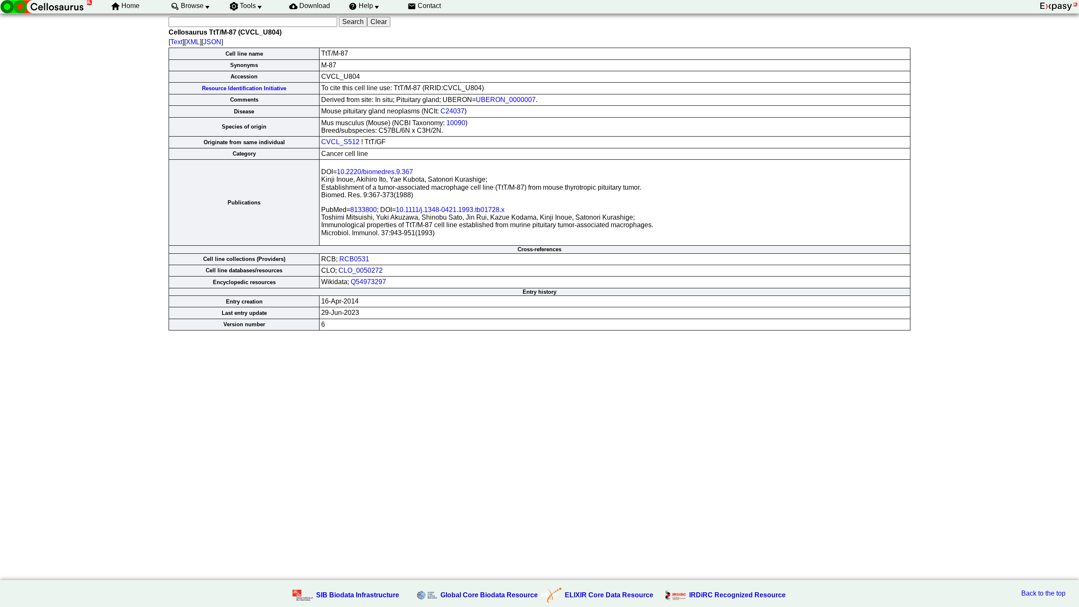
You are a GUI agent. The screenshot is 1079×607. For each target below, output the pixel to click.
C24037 (452, 111)
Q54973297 (368, 281)
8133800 (363, 209)
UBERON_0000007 (506, 99)
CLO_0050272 (360, 270)
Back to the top (1043, 593)
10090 (455, 122)
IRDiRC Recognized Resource (737, 595)
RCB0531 (354, 259)
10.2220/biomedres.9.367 (375, 171)
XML (193, 42)
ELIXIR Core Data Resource (609, 595)
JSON (212, 42)
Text (176, 42)
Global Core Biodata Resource (489, 595)
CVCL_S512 (340, 141)
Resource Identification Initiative (244, 88)
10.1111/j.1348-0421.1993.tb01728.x (450, 209)
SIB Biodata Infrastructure (357, 595)
